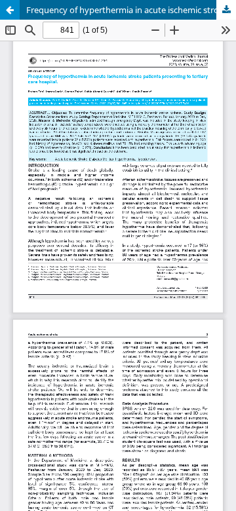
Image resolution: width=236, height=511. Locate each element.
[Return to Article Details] (10, 10)
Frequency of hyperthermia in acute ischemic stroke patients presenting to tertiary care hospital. (131, 10)
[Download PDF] (226, 10)
